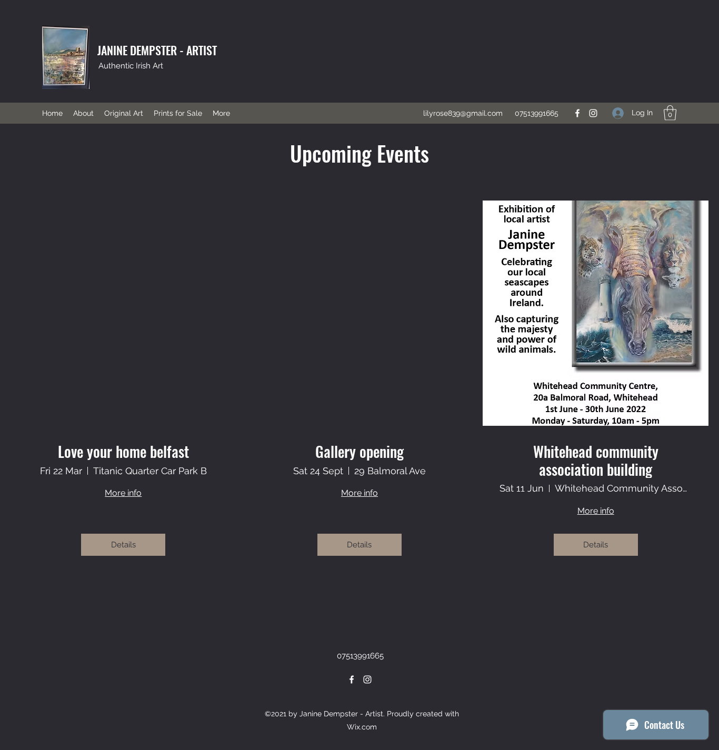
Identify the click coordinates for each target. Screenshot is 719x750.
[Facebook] (577, 113)
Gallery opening (359, 452)
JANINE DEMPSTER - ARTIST (157, 50)
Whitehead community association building (595, 460)
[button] (670, 113)
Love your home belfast (123, 452)
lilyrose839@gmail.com (463, 113)
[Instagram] (593, 113)
